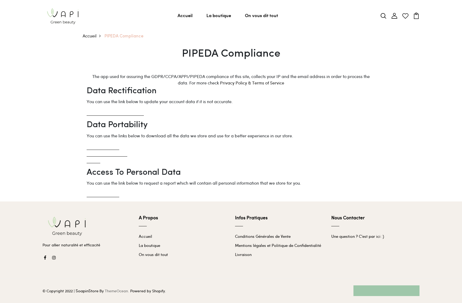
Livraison (243, 254)
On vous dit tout (261, 15)
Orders (93, 159)
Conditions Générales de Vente (263, 236)
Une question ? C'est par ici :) (357, 236)
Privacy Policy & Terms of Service (252, 83)
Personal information (107, 153)
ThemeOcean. (117, 290)
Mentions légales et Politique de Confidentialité (278, 245)
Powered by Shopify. (147, 290)
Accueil (185, 15)
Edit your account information (115, 112)
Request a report (103, 193)
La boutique (218, 15)
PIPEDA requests (103, 146)
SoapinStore (87, 290)
